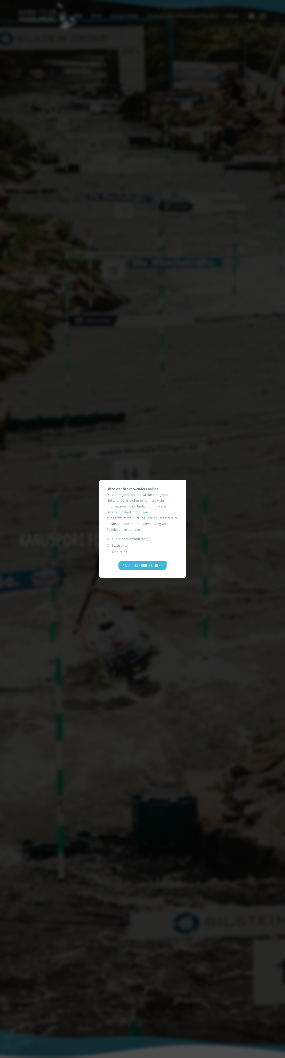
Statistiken (120, 545)
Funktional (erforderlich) (130, 539)
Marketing (119, 552)
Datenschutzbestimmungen (127, 512)
